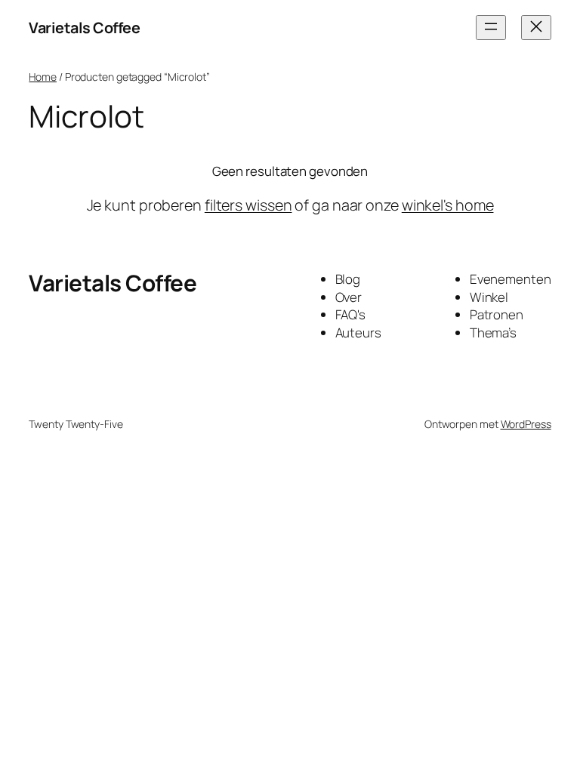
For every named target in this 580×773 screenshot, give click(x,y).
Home (43, 76)
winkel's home (448, 205)
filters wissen (248, 205)
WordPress (526, 424)
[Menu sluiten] (536, 27)
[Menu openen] (491, 27)
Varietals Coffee (84, 27)
